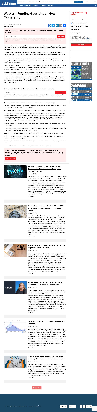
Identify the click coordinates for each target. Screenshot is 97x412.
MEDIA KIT (63, 406)
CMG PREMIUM (87, 2)
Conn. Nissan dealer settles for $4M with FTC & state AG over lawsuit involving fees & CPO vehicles (46, 208)
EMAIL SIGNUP (78, 2)
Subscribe (61, 36)
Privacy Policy (56, 38)
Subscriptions (27, 5)
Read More (31, 196)
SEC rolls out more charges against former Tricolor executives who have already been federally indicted (44, 169)
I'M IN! (60, 92)
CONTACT (72, 406)
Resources (35, 5)
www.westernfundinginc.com (43, 146)
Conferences (43, 5)
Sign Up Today (10, 158)
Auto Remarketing (23, 2)
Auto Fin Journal (58, 2)
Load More (36, 387)
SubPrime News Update (79, 23)
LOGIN (94, 2)
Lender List (50, 5)
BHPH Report (49, 2)
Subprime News (40, 2)
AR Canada (32, 2)
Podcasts (20, 5)
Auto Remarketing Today (80, 26)
